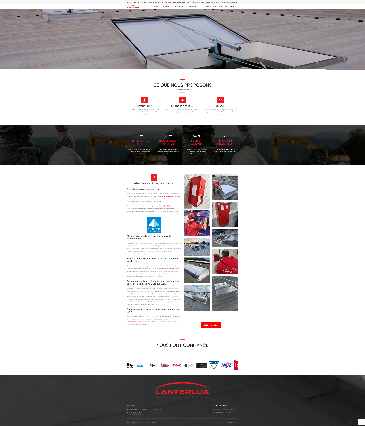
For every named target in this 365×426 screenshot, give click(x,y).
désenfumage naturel (168, 196)
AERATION (220, 106)
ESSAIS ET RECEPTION (225, 142)
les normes (142, 246)
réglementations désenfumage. (136, 254)
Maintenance (141, 422)
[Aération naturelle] (220, 100)
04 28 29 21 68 (149, 316)
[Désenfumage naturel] (144, 100)
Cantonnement (152, 422)
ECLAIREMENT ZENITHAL (182, 106)
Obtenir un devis (211, 325)
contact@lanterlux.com (151, 2)
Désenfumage (131, 422)
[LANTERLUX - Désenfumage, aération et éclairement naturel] (133, 6)
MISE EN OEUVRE (197, 142)
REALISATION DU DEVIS (168, 142)
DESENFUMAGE (144, 106)
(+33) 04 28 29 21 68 (134, 2)
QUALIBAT (167, 206)
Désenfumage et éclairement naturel (154, 183)
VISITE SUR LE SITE (139, 142)
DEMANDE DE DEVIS (134, 57)
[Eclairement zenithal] (182, 100)
